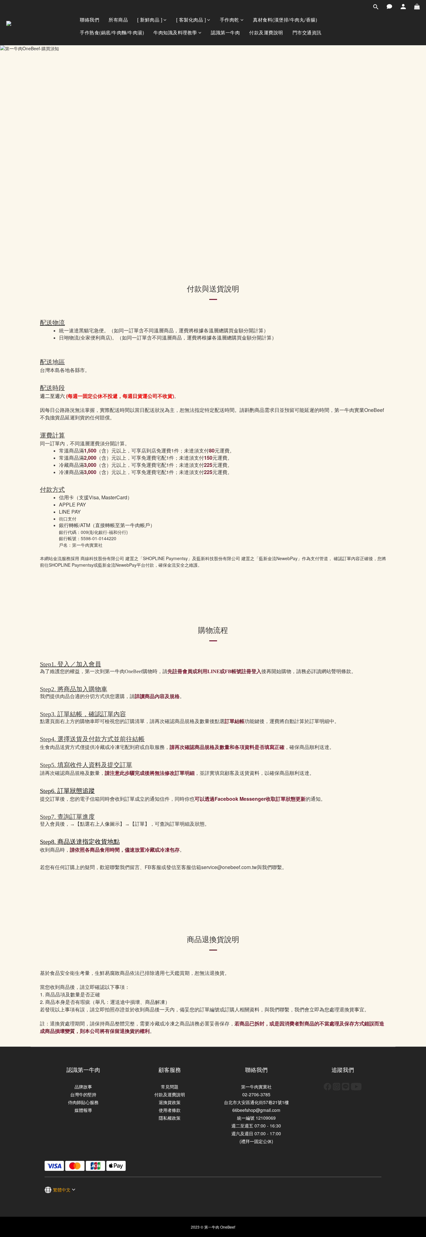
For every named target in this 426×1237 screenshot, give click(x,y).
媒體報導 (83, 1110)
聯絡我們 (89, 19)
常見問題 (169, 1086)
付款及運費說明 (266, 32)
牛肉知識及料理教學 (175, 32)
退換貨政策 (170, 1102)
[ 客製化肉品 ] (191, 19)
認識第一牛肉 (225, 32)
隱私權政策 (170, 1118)
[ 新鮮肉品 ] (149, 19)
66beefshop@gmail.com (256, 1110)
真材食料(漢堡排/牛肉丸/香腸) (285, 19)
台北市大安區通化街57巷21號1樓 (256, 1102)
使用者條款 (170, 1110)
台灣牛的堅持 (83, 1094)
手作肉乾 (229, 19)
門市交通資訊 (307, 32)
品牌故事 (83, 1086)
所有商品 (118, 19)
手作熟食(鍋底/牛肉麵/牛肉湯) (112, 32)
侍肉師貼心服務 (83, 1102)
